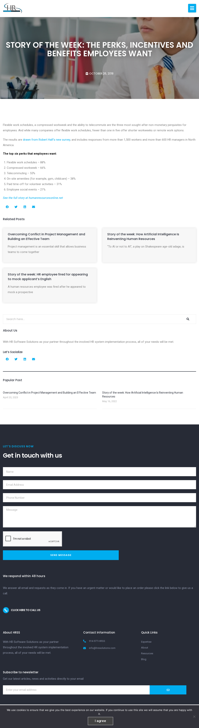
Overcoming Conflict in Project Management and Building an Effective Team (46, 236)
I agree (100, 721)
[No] (194, 716)
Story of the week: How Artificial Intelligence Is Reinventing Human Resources (143, 236)
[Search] (188, 319)
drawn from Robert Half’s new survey (46, 139)
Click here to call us (25, 610)
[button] (192, 8)
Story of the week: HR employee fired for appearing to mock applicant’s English (48, 276)
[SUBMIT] (168, 689)
